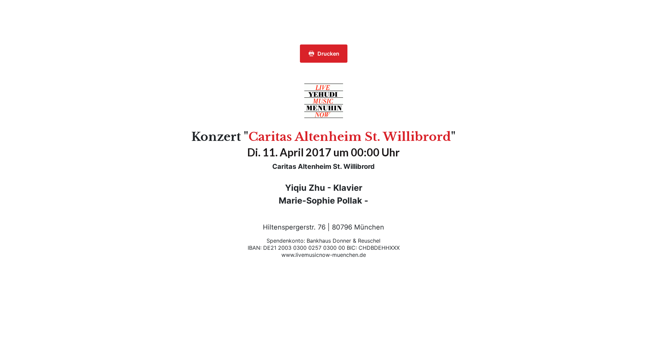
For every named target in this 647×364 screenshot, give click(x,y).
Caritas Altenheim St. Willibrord (349, 136)
